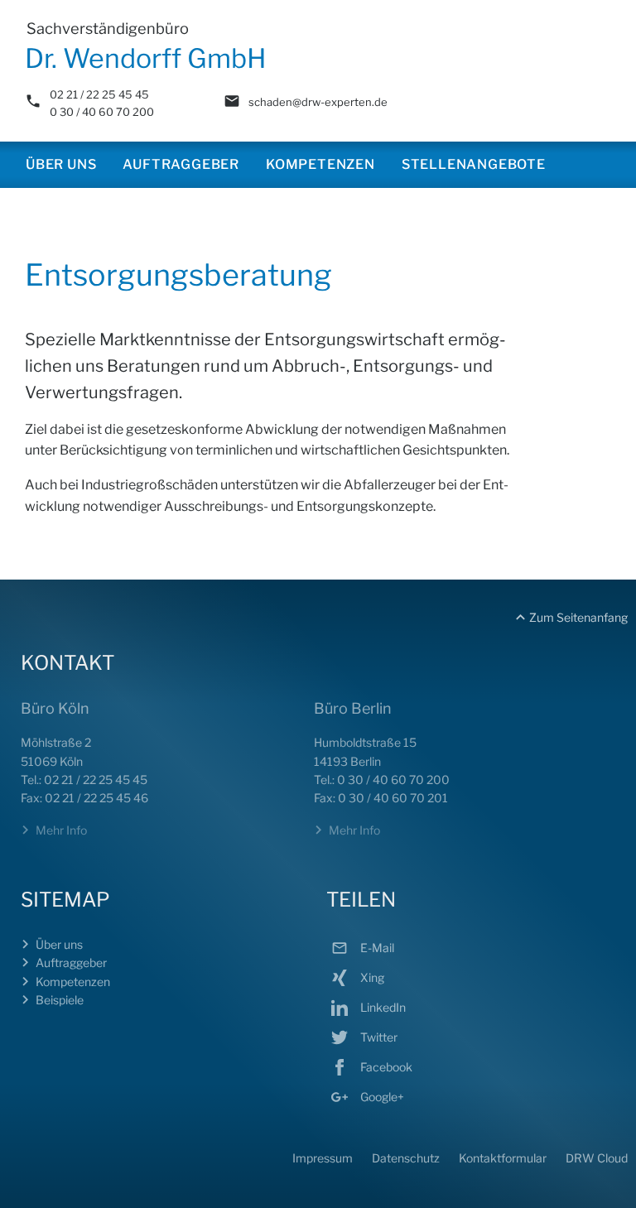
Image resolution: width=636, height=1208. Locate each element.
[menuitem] (60, 165)
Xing (371, 977)
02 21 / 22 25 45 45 (99, 94)
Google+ (381, 1097)
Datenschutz (406, 1158)
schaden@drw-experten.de (318, 101)
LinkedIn (382, 1007)
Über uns (61, 164)
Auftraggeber (181, 164)
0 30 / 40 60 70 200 (102, 111)
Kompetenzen (320, 164)
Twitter (378, 1037)
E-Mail (376, 948)
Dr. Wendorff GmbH (146, 58)
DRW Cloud (597, 1158)
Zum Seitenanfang (578, 617)
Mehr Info (61, 830)
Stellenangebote (474, 164)
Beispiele (60, 1000)
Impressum (322, 1158)
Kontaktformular (503, 1158)
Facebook (385, 1067)
